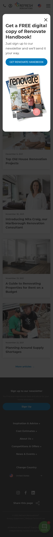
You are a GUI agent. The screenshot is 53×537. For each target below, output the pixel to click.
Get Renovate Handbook (27, 62)
